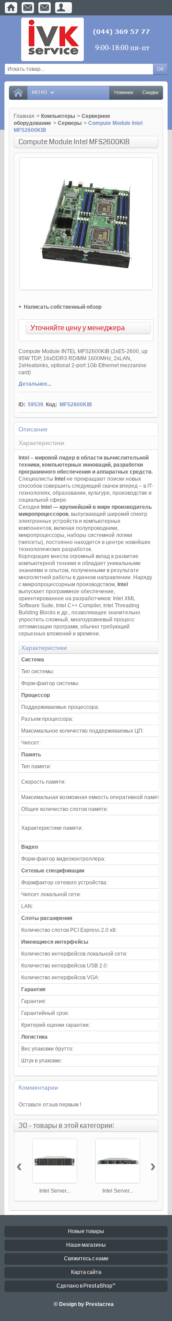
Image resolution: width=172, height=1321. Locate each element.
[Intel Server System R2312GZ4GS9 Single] (55, 1161)
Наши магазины (86, 1245)
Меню (39, 92)
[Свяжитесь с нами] (28, 7)
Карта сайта (86, 1272)
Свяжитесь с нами (86, 1259)
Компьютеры (58, 116)
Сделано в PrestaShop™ (86, 1286)
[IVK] (86, 39)
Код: (51, 404)
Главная (24, 116)
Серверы (70, 123)
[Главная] (11, 7)
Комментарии (38, 1087)
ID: (22, 404)
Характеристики (41, 442)
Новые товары (86, 1231)
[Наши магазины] (44, 7)
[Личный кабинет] (61, 7)
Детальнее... (35, 384)
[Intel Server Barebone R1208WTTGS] (118, 1161)
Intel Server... (54, 1191)
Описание (33, 429)
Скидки (150, 92)
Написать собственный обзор (62, 307)
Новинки (123, 92)
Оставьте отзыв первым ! (50, 1105)
